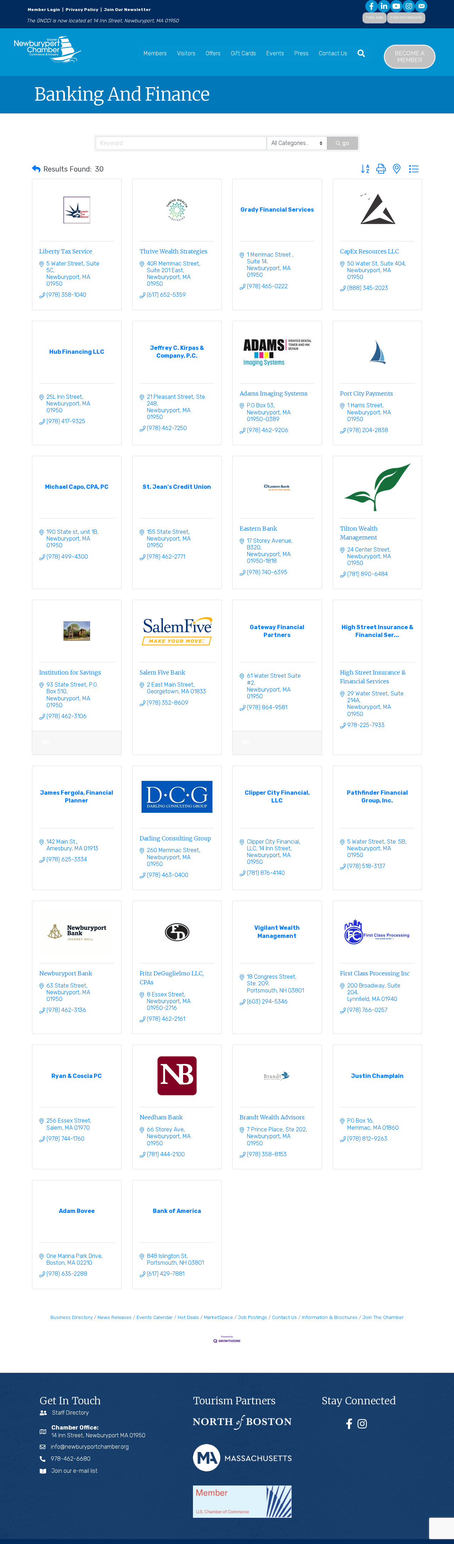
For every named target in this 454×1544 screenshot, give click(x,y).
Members (155, 53)
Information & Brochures (330, 1317)
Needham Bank (161, 1117)
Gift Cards (243, 53)
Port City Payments (366, 393)
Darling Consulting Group (175, 838)
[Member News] (45, 746)
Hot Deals (188, 1317)
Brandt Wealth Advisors (272, 1117)
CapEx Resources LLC (369, 251)
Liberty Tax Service (65, 251)
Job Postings (252, 1317)
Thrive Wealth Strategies (173, 251)
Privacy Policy (82, 9)
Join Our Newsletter (127, 9)
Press (301, 53)
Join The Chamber (383, 1317)
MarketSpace (218, 1317)
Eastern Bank (258, 528)
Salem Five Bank (162, 672)
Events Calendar (155, 1317)
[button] (36, 169)
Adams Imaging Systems (274, 393)
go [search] (345, 143)
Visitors (186, 53)
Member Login (44, 9)
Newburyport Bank (65, 973)
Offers (213, 53)
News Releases (115, 1317)
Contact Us (333, 53)
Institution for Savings (70, 672)
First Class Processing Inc (375, 973)
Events (275, 53)
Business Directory (71, 1317)
